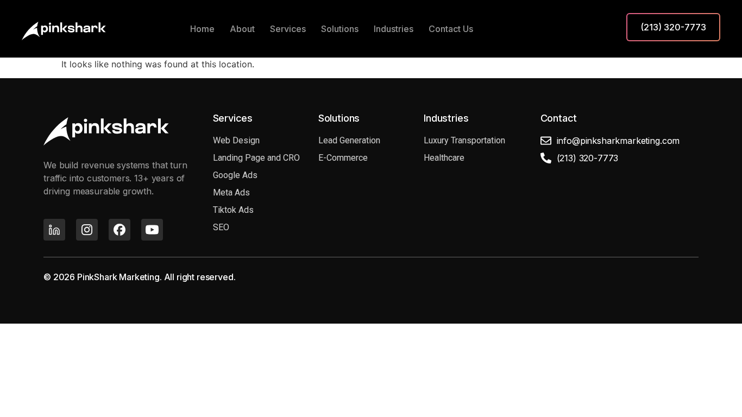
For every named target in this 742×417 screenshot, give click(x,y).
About (242, 28)
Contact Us (451, 28)
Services (288, 28)
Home (202, 28)
